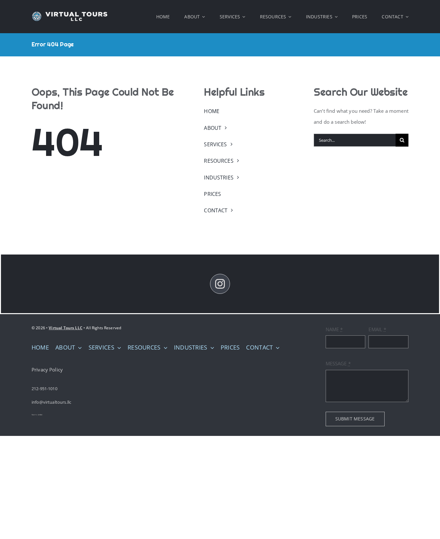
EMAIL (377, 329)
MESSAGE (338, 363)
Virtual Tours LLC (65, 328)
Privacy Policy (47, 369)
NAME (334, 329)
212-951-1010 (44, 388)
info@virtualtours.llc (51, 402)
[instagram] (220, 284)
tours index (37, 415)
